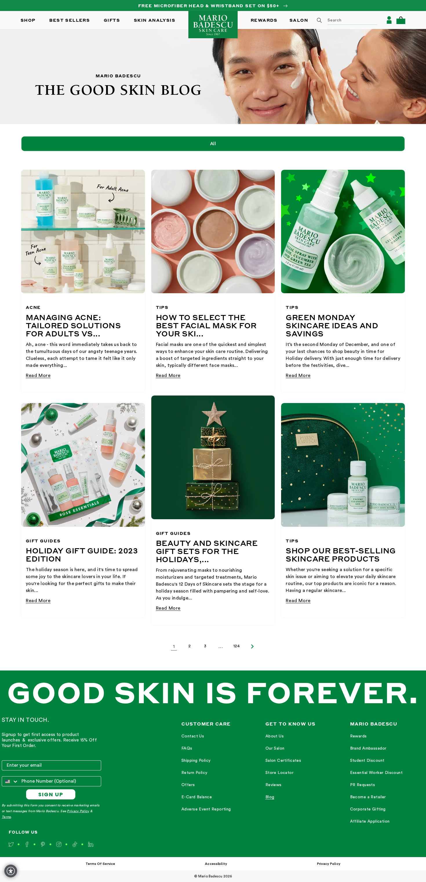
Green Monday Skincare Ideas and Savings (332, 325)
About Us (274, 736)
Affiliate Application (370, 821)
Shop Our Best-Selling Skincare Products (341, 554)
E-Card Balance (196, 797)
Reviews (273, 785)
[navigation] (206, 773)
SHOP (28, 20)
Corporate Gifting (368, 809)
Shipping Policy (195, 761)
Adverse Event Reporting (206, 809)
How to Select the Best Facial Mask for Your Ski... (206, 325)
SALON (299, 20)
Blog (269, 797)
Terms (6, 817)
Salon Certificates (283, 761)
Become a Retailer (368, 797)
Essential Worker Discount (376, 773)
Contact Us (192, 736)
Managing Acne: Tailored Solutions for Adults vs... (73, 325)
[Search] (319, 20)
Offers (188, 785)
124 (236, 646)
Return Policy (194, 773)
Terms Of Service (100, 863)
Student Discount (367, 761)
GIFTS (112, 20)
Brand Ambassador (368, 748)
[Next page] (252, 646)
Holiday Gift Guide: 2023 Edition (82, 554)
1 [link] (174, 646)
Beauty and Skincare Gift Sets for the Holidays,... (207, 551)
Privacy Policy (78, 811)
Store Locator (279, 773)
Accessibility (216, 863)
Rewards (358, 736)
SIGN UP (50, 794)
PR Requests (362, 785)
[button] (400, 20)
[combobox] (345, 20)
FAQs (186, 748)
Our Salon (275, 748)
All (213, 143)
